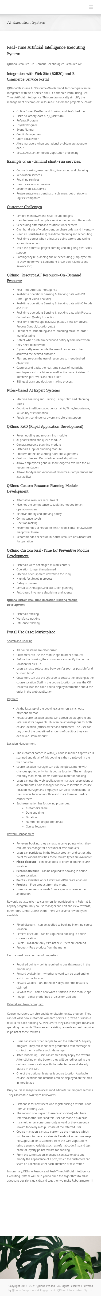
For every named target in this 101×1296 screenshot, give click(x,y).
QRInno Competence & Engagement (34, 1290)
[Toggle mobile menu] (91, 7)
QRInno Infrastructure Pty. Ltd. (75, 1290)
